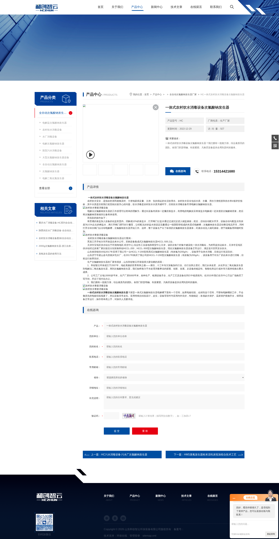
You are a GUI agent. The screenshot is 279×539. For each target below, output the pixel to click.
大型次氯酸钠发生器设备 (55, 157)
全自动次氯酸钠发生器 (54, 164)
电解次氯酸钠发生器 (53, 143)
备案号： (179, 529)
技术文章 (176, 7)
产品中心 (137, 7)
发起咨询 (271, 534)
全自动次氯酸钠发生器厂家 (55, 112)
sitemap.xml (149, 535)
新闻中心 (157, 7)
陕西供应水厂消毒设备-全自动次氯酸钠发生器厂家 (57, 230)
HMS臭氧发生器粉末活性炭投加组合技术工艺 (210, 454)
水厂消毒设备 (49, 136)
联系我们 (216, 7)
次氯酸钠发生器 (50, 171)
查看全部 (44, 188)
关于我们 (117, 7)
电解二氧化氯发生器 (53, 178)
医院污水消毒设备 (52, 150)
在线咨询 (181, 171)
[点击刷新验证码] (128, 416)
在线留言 (196, 7)
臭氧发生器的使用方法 (50, 253)
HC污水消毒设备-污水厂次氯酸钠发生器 (124, 454)
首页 (100, 7)
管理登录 (135, 535)
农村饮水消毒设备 (52, 129)
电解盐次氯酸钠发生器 (54, 122)
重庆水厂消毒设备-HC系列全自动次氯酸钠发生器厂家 (57, 222)
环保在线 (122, 535)
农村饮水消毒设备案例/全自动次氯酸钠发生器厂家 (57, 238)
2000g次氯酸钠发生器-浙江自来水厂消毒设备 (57, 246)
